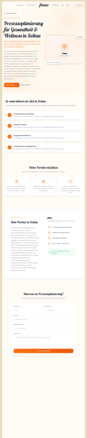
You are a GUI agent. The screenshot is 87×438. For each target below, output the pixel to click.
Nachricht (17, 333)
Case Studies (30, 5)
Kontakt (79, 5)
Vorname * (17, 306)
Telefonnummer (18, 324)
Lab (62, 5)
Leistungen (19, 5)
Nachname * (47, 306)
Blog (67, 5)
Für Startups (54, 5)
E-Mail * (16, 315)
